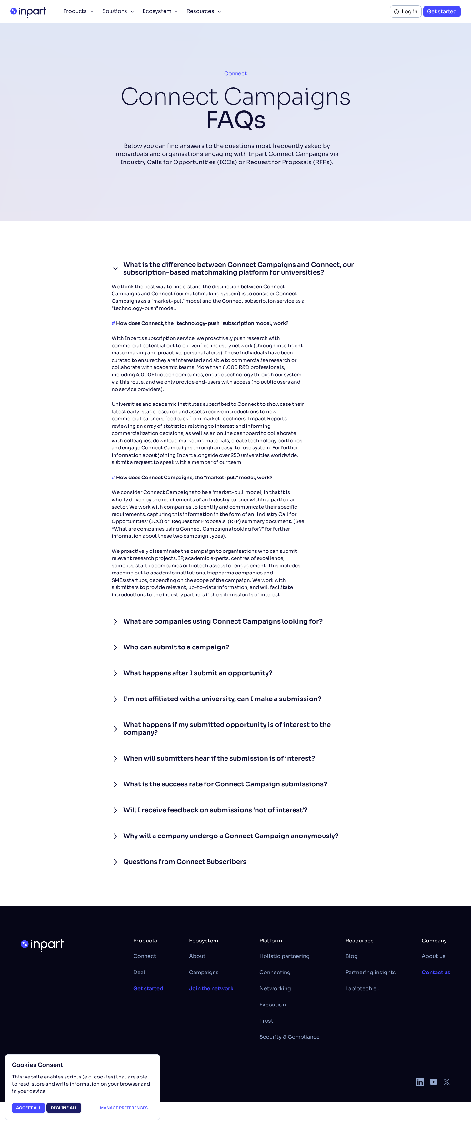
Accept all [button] (28, 1107)
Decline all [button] (64, 1107)
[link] (405, 11)
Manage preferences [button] (124, 1107)
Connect (235, 73)
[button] (78, 11)
